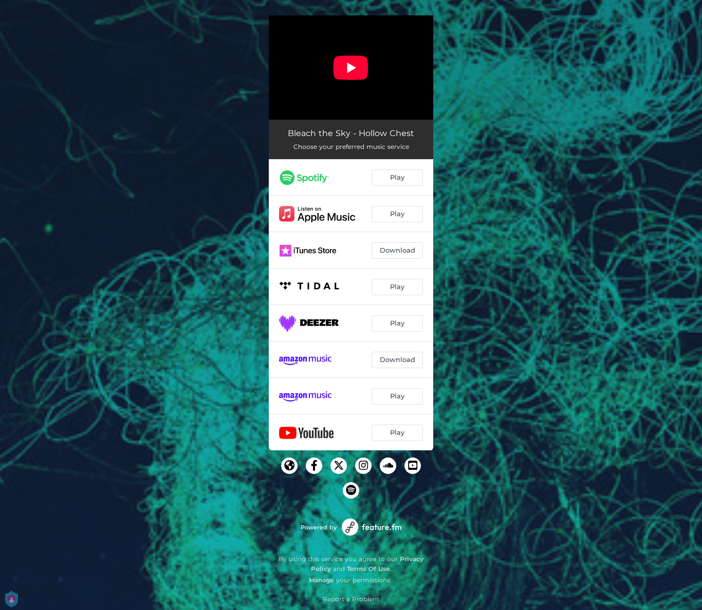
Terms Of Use (368, 569)
